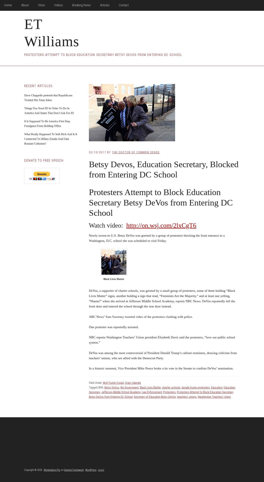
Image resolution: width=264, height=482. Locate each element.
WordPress (90, 470)
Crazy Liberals (133, 383)
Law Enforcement (152, 392)
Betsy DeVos (112, 387)
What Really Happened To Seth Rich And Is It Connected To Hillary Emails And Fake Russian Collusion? (50, 139)
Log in (101, 470)
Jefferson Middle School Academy (121, 392)
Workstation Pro (52, 470)
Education (217, 387)
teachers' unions (186, 397)
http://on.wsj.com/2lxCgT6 (161, 225)
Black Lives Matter (150, 387)
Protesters (169, 392)
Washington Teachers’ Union (214, 397)
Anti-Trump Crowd (113, 383)
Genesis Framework (74, 470)
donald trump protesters (196, 387)
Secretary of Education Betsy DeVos (155, 397)
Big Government (130, 387)
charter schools (171, 387)
